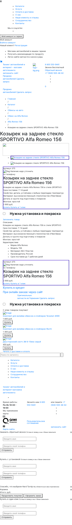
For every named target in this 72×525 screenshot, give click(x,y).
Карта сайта (9, 429)
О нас (18, 15)
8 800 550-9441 (52, 64)
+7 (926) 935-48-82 (54, 73)
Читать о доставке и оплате (16, 351)
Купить (7, 207)
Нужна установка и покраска (35, 214)
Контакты (19, 23)
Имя (4, 435)
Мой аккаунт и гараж (12, 36)
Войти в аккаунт (8, 42)
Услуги (18, 9)
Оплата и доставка (24, 12)
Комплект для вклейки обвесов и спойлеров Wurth (27, 329)
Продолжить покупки (12, 495)
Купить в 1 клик (18, 207)
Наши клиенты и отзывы (27, 17)
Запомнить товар (11, 219)
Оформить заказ (33, 495)
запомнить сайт (10, 73)
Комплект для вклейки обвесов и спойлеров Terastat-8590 (31, 316)
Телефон (6, 442)
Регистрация (21, 45)
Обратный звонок (53, 70)
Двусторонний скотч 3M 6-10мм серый (22, 341)
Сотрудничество (23, 20)
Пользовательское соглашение (36, 422)
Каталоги (19, 6)
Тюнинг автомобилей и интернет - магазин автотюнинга (14, 67)
